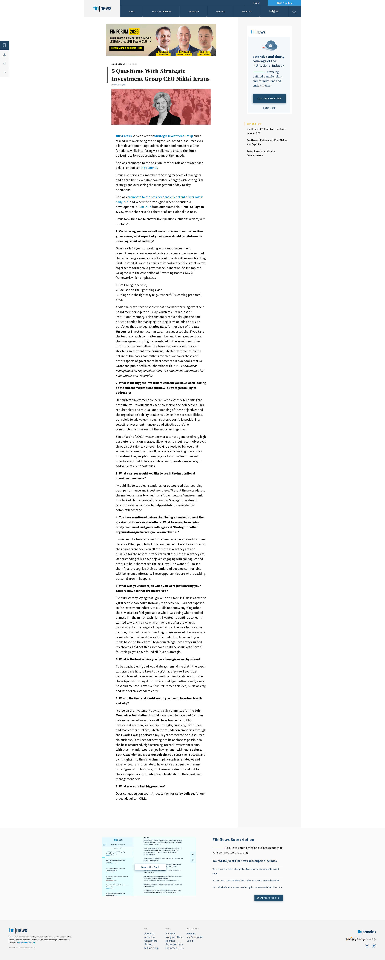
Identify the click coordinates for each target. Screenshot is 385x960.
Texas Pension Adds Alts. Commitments (261, 153)
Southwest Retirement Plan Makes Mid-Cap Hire (267, 142)
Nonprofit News (174, 937)
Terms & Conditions (16, 948)
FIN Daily (170, 933)
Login (256, 2)
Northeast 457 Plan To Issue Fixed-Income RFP (267, 131)
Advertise (194, 11)
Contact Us (150, 940)
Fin (145, 929)
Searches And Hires (162, 11)
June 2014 (144, 207)
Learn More (269, 107)
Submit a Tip (151, 948)
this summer (148, 168)
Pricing (148, 944)
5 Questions (118, 64)
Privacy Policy (30, 948)
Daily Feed (274, 11)
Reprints (220, 11)
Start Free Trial (285, 2)
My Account (192, 929)
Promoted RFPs (174, 948)
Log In (190, 940)
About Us (247, 11)
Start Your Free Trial (269, 98)
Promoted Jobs (174, 944)
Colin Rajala (120, 85)
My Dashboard (194, 937)
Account (191, 933)
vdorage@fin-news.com (26, 942)
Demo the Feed (150, 867)
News (132, 11)
